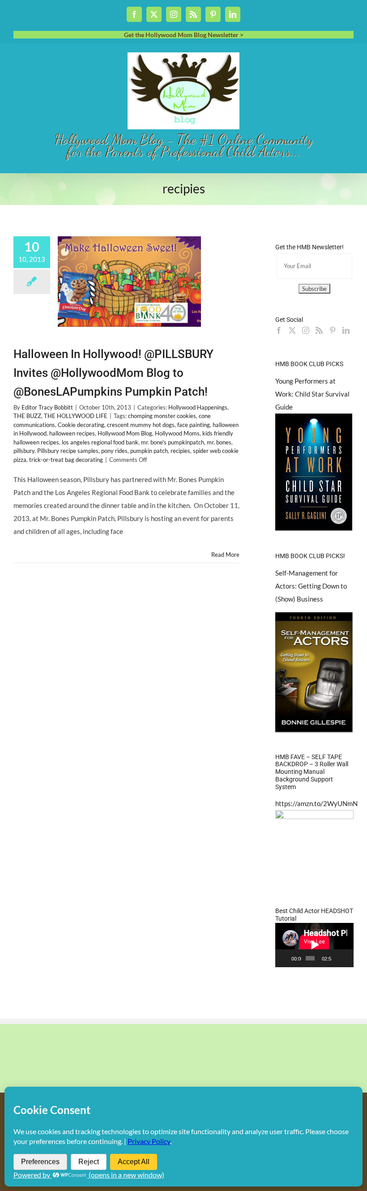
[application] (314, 945)
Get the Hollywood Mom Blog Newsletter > (183, 34)
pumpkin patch (149, 450)
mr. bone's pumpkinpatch (172, 442)
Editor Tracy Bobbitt (47, 407)
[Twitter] (292, 330)
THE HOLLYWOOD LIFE (75, 415)
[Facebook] (278, 330)
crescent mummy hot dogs (141, 424)
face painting (193, 424)
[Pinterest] (332, 330)
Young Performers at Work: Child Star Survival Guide (312, 394)
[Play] (286, 958)
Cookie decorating (81, 424)
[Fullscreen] (347, 958)
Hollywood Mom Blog (125, 433)
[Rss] (319, 330)
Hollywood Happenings (197, 407)
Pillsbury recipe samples (67, 450)
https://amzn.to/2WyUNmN (316, 803)
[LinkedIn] (346, 330)
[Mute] (338, 958)
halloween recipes (72, 433)
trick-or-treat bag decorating (66, 459)
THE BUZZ (27, 415)
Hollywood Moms (177, 433)
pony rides (114, 450)
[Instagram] (305, 330)
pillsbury (23, 450)
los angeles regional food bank (100, 442)
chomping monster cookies (162, 415)
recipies (180, 450)
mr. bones (219, 442)
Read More (225, 554)
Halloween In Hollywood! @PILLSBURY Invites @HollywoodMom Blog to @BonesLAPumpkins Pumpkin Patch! (113, 372)
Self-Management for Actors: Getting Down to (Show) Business (311, 586)
